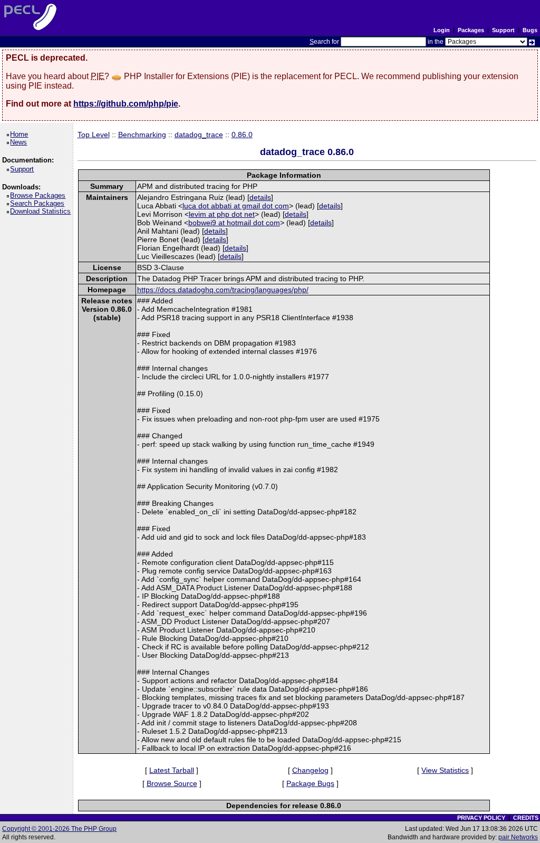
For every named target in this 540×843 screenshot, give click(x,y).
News (20, 142)
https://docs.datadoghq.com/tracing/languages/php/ (222, 289)
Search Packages (39, 203)
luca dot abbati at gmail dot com (235, 206)
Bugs (530, 30)
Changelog (310, 770)
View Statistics (445, 770)
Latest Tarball (171, 770)
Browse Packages (39, 195)
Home (20, 134)
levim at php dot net (222, 214)
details (260, 197)
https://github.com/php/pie (125, 103)
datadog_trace (199, 134)
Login (441, 30)
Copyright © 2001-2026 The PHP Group (59, 828)
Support (503, 30)
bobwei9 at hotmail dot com (234, 222)
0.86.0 (242, 134)
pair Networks (518, 837)
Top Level (94, 134)
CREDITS (525, 818)
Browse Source (172, 783)
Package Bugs (310, 783)
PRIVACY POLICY (481, 818)
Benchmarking (142, 134)
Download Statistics (42, 211)
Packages (471, 30)
